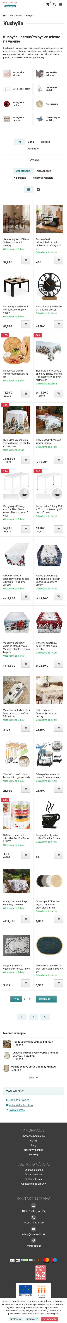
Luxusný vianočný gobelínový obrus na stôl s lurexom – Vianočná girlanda (16, 580)
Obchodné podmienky (33, 1136)
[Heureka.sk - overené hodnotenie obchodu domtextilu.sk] (27, 1272)
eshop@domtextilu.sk (21, 1105)
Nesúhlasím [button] (32, 1319)
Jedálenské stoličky (51, 88)
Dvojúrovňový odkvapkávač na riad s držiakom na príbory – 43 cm (49, 244)
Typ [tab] (19, 141)
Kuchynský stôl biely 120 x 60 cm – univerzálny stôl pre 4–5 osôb (49, 509)
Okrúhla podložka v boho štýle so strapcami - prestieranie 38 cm (48, 904)
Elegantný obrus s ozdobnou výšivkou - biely (16, 967)
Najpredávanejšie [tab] (43, 177)
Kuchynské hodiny (18, 103)
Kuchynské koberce (51, 73)
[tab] (29, 189)
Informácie (33, 1130)
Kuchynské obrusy (18, 73)
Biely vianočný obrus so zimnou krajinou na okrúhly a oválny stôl (16, 443)
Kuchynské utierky (18, 118)
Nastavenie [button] (16, 1319)
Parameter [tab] (33, 148)
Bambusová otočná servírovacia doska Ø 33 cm (15, 373)
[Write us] (33, 1240)
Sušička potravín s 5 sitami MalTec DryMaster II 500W (16, 838)
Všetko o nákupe (33, 1164)
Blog (33, 1145)
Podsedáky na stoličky (53, 118)
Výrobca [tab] (45, 141)
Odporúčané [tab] (23, 170)
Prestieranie (52, 104)
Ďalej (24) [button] (44, 998)
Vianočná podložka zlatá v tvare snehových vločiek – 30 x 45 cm (16, 713)
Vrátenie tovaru (33, 1179)
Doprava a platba (33, 1169)
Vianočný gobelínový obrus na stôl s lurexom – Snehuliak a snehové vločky (49, 580)
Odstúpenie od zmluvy (33, 1183)
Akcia (35, 159)
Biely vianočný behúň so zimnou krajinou (48, 442)
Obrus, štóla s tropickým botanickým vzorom (15, 903)
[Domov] (11, 4)
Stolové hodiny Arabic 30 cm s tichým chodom (49, 308)
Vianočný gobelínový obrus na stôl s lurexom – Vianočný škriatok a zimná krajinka (16, 647)
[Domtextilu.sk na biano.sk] (40, 1272)
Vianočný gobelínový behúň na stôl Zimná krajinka (46, 646)
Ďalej (31, 1077)
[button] (25, 260)
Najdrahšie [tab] (20, 177)
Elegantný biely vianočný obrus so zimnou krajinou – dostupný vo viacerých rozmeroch (49, 375)
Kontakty (33, 1154)
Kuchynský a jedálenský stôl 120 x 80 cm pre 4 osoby (15, 309)
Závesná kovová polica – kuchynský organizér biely (16, 776)
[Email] (33, 1229)
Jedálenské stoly (21, 89)
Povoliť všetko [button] (50, 1319)
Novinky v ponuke (33, 1149)
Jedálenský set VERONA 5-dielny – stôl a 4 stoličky (16, 242)
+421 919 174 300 (19, 1100)
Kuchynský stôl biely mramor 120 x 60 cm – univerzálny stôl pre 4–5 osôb (15, 511)
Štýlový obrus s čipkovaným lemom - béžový (46, 713)
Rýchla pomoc (17, 1110)
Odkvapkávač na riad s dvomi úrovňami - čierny (48, 776)
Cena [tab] (31, 141)
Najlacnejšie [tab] (44, 170)
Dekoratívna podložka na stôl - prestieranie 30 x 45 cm (49, 968)
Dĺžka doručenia (33, 1174)
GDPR (33, 1140)
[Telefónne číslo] (33, 1217)
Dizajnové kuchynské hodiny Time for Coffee (48, 837)
